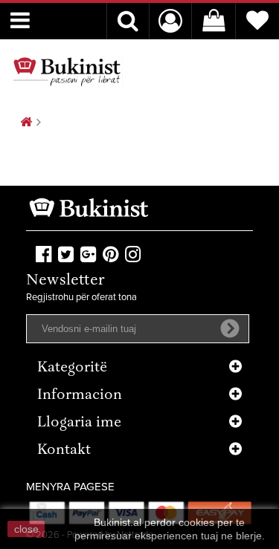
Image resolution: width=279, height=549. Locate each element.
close (26, 529)
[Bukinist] (67, 71)
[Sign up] (230, 328)
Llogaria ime (79, 423)
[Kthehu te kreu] (26, 123)
